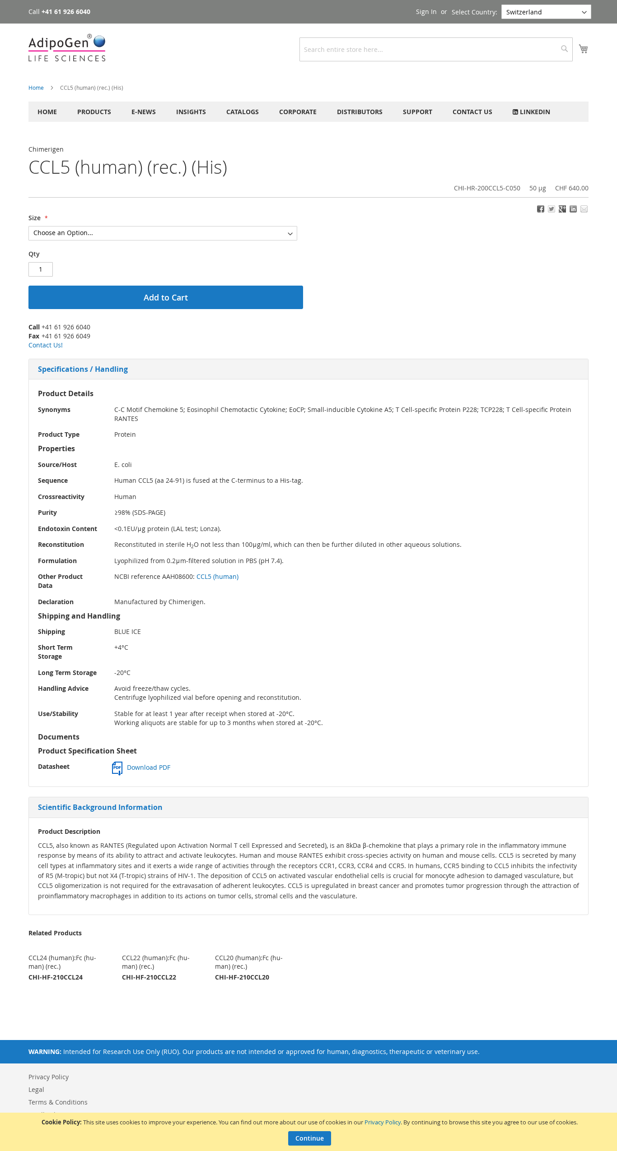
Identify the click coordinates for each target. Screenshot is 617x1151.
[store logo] (66, 47)
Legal (36, 1089)
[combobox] (436, 49)
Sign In (426, 11)
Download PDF (148, 767)
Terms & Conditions (58, 1102)
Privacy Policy (383, 1122)
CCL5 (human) (217, 576)
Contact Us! (45, 345)
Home (36, 87)
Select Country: (474, 12)
